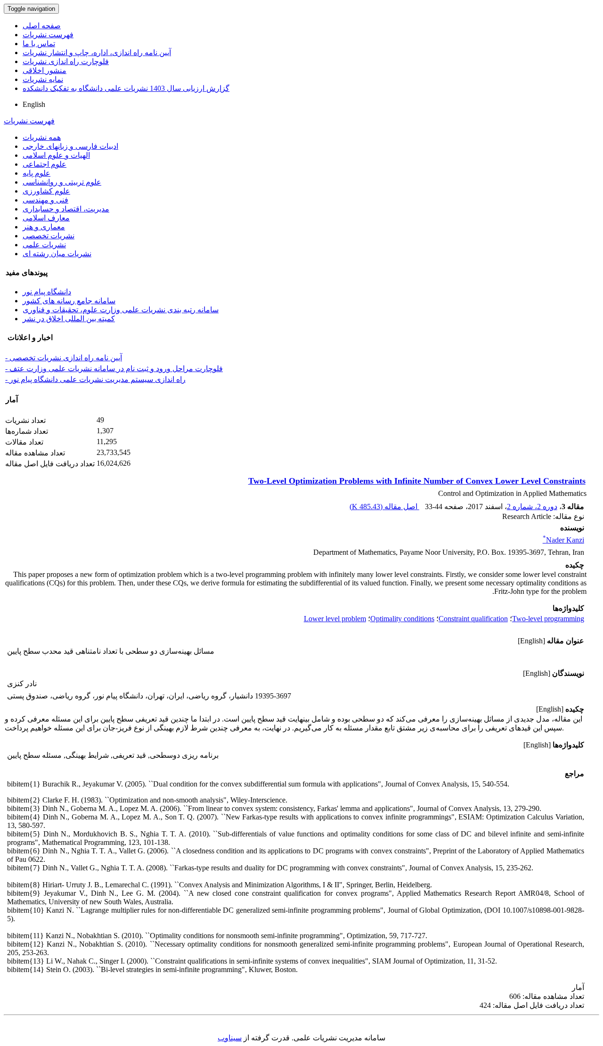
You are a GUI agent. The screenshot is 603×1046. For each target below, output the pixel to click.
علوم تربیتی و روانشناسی (62, 182)
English (34, 104)
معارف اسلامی (46, 218)
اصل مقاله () (384, 507)
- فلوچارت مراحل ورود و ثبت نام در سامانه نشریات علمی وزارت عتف (114, 369)
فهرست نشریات (48, 35)
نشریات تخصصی (48, 236)
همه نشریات (42, 137)
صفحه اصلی (42, 26)
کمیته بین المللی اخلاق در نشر (69, 319)
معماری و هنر (44, 227)
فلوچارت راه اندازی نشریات (66, 61)
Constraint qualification (473, 619)
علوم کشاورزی (46, 191)
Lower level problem (335, 619)
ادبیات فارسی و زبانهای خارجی (70, 146)
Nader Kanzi (563, 540)
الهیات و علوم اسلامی (56, 155)
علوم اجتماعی (44, 164)
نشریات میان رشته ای (57, 254)
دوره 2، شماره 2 (532, 507)
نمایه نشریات (43, 79)
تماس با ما (39, 44)
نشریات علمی (44, 245)
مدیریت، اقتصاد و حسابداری (66, 209)
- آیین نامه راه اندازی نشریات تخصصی (63, 358)
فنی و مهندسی (45, 200)
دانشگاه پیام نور (47, 292)
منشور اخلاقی (44, 70)
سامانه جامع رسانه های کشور (69, 301)
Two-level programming (548, 619)
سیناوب (230, 1038)
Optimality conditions (402, 619)
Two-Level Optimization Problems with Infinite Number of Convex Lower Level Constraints (417, 481)
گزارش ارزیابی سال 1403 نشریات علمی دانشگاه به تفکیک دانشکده (126, 88)
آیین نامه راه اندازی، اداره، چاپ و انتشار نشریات (97, 53)
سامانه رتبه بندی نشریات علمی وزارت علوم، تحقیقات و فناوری (121, 310)
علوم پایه (36, 173)
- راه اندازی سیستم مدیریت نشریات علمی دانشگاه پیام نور (95, 379)
